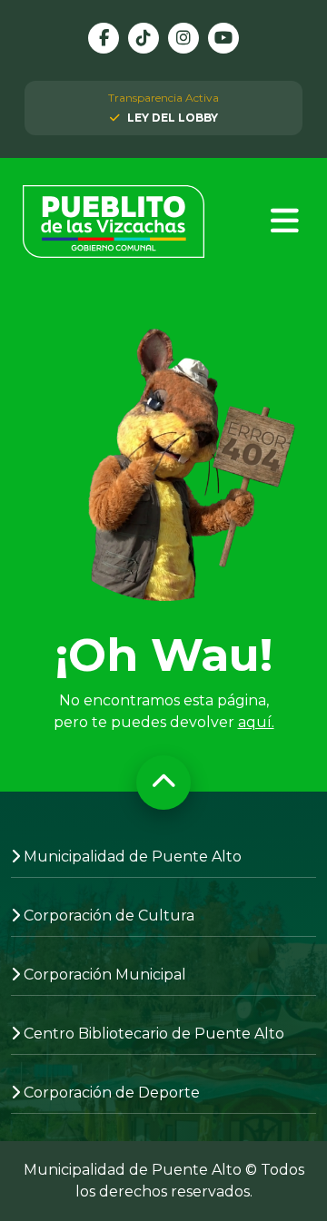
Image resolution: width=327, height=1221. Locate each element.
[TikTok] (143, 38)
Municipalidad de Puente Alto (133, 856)
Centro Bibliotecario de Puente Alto (154, 1033)
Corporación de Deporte (112, 1092)
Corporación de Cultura (109, 915)
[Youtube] (223, 38)
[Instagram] (183, 38)
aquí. (256, 722)
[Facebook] (103, 38)
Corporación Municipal (105, 974)
